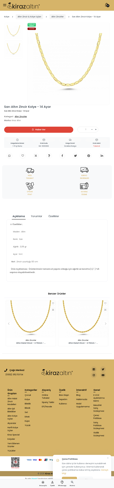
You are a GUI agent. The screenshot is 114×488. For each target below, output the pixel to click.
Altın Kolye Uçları (12, 417)
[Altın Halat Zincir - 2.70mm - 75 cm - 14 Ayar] (31, 319)
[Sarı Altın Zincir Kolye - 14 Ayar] (68, 64)
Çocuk (28, 395)
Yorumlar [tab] (36, 216)
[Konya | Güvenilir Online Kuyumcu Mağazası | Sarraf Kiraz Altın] (57, 372)
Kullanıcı (63, 403)
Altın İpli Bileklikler (12, 410)
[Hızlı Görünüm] (53, 310)
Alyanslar (12, 423)
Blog (78, 395)
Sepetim (63, 399)
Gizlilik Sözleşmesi (98, 434)
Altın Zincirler (57, 16)
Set (26, 412)
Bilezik (27, 408)
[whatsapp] (9, 156)
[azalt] (92, 129)
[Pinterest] (88, 156)
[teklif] (36, 156)
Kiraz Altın (50, 473)
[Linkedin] (102, 156)
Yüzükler (12, 450)
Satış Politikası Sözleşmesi (98, 425)
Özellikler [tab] (53, 216)
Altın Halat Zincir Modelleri (12, 401)
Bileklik (28, 403)
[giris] (22, 156)
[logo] (23, 5)
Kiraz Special (13, 434)
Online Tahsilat (45, 396)
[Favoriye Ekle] (53, 303)
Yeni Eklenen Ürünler (14, 445)
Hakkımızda (81, 399)
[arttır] (95, 129)
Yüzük (27, 425)
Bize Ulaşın (64, 395)
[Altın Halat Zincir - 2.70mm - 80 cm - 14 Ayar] (83, 319)
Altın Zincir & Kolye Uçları (29, 16)
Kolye (6, 16)
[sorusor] (49, 156)
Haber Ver (40, 129)
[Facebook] (62, 156)
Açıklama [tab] (19, 216)
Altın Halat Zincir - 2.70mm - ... (30, 343)
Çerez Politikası (97, 417)
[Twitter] (75, 156)
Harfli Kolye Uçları (13, 429)
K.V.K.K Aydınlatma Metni (99, 398)
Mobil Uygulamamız (82, 405)
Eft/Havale (47, 406)
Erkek (27, 416)
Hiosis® (34, 478)
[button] (72, 484)
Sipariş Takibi (48, 402)
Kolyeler (11, 439)
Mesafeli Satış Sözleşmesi (98, 408)
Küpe (27, 421)
